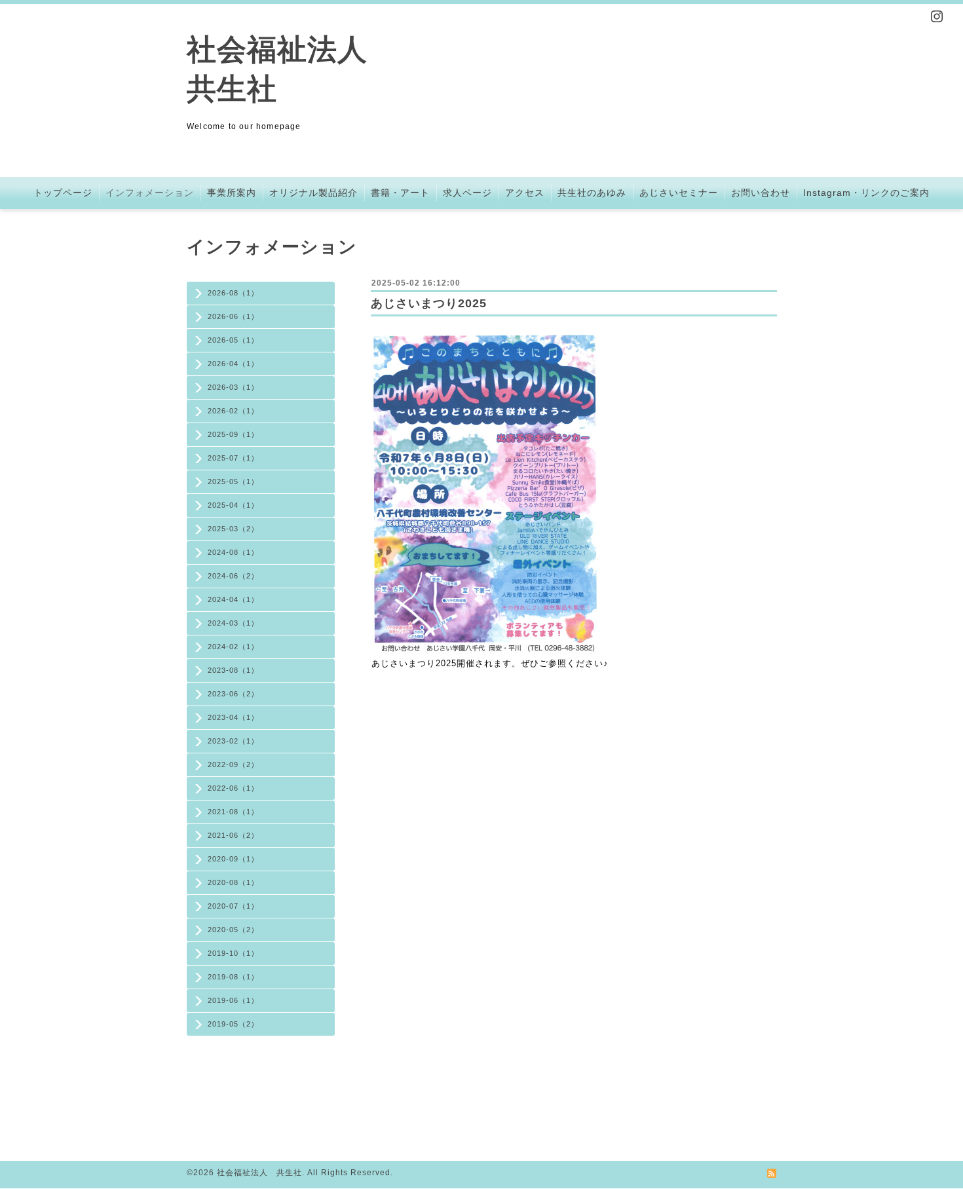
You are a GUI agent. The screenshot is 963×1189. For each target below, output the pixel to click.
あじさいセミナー (678, 192)
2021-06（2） (233, 835)
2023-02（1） (233, 741)
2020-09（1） (233, 859)
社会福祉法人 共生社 (259, 1172)
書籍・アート (400, 192)
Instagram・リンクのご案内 (866, 192)
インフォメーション (149, 192)
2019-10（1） (233, 953)
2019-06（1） (233, 1000)
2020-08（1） (233, 882)
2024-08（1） (233, 552)
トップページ (62, 192)
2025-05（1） (233, 481)
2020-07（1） (233, 906)
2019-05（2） (233, 1024)
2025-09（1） (233, 434)
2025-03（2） (233, 529)
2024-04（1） (233, 599)
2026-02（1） (233, 411)
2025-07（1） (233, 458)
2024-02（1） (233, 647)
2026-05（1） (233, 340)
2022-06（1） (233, 788)
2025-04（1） (233, 505)
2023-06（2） (233, 694)
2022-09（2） (233, 764)
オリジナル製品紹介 (313, 192)
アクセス (524, 192)
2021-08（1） (233, 812)
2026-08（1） (233, 293)
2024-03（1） (233, 623)
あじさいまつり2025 (429, 303)
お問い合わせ (760, 192)
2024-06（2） (233, 576)
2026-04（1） (233, 364)
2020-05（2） (233, 930)
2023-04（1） (233, 717)
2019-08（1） (233, 977)
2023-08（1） (233, 670)
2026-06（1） (233, 316)
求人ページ (467, 192)
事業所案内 (231, 192)
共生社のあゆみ (591, 192)
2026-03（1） (233, 387)
